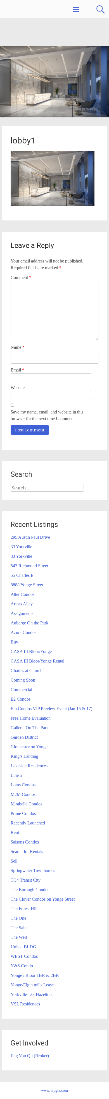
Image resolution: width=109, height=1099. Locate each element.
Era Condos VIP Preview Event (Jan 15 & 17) (51, 708)
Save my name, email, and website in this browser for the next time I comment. (47, 415)
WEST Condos (24, 956)
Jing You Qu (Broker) (30, 1055)
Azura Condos (23, 632)
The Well (19, 937)
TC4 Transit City (26, 880)
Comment (21, 277)
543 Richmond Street (29, 565)
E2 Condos (20, 699)
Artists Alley (22, 603)
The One (18, 918)
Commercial (21, 689)
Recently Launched (28, 823)
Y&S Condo (22, 965)
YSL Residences (25, 1004)
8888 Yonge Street (27, 584)
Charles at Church (26, 670)
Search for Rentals (27, 851)
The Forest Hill (24, 908)
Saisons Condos (25, 842)
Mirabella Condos (26, 803)
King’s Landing (24, 756)
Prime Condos (23, 813)
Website (18, 387)
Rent (15, 832)
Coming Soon (23, 680)
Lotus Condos (23, 784)
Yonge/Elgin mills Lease (32, 984)
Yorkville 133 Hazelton (31, 994)
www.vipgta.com (54, 1090)
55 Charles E (22, 575)
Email (17, 370)
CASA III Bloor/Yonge (31, 651)
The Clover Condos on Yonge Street (43, 899)
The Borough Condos (30, 889)
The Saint (19, 927)
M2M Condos (23, 794)
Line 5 (16, 775)
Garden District (24, 737)
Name (18, 347)
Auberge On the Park (29, 623)
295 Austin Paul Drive (30, 537)
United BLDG (23, 946)
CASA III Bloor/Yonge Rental (37, 661)
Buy (14, 642)
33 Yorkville (21, 546)
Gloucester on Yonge (29, 746)
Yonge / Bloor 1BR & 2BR (35, 975)
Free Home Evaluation (31, 718)
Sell (14, 861)
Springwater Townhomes (33, 870)
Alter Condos (22, 594)
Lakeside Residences (29, 765)
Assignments (22, 613)
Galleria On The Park (30, 727)
